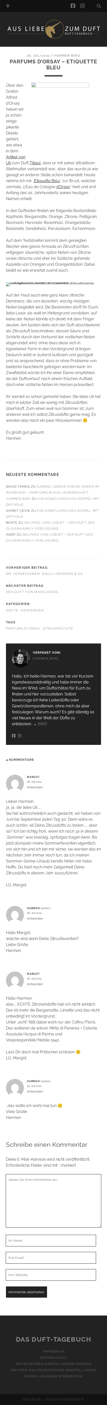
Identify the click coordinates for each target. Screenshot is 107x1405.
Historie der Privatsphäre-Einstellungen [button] (54, 1370)
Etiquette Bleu (47, 180)
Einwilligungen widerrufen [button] (53, 1376)
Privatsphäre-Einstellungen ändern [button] (53, 1364)
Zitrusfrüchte (58, 628)
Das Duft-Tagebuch (53, 1339)
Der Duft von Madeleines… (33, 592)
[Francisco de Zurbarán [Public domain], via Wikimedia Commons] (53, 282)
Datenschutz (53, 1358)
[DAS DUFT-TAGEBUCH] (53, 38)
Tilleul (35, 163)
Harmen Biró (67, 55)
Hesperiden (32, 610)
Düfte (12, 610)
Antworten (35, 787)
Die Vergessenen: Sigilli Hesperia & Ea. (45, 574)
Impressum (53, 1351)
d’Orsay (63, 186)
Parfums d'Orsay (23, 628)
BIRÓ (42, 724)
